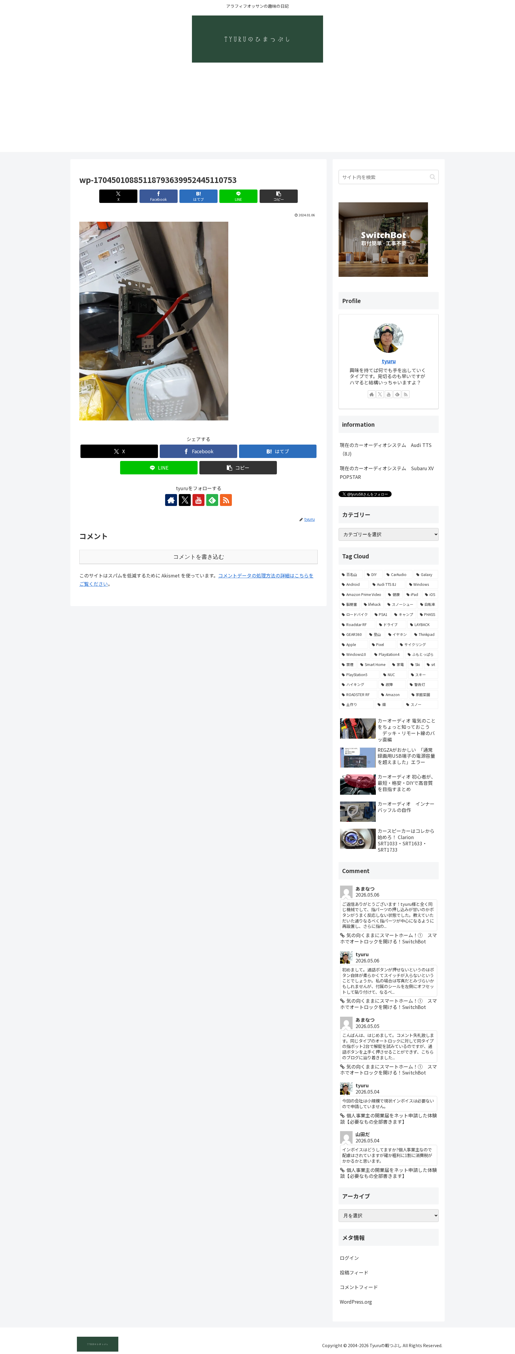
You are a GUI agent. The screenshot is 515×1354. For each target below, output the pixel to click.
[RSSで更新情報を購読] (226, 500)
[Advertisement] (257, 110)
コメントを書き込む (198, 557)
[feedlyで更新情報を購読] (212, 500)
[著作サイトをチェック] (171, 500)
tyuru (389, 361)
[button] (279, 196)
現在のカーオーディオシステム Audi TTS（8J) (386, 449)
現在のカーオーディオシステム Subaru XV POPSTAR (387, 472)
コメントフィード (359, 1287)
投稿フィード (354, 1272)
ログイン (349, 1257)
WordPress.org (356, 1301)
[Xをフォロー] (185, 500)
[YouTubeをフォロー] (198, 500)
